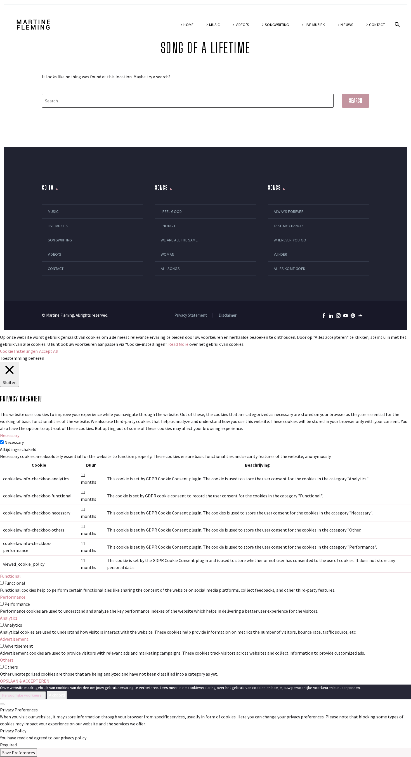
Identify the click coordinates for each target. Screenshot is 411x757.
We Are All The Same (179, 240)
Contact (377, 24)
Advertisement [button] (14, 639)
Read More (178, 344)
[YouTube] (345, 315)
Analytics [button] (9, 618)
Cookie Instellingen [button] (19, 351)
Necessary (14, 442)
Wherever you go (290, 240)
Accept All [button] (48, 351)
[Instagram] (338, 315)
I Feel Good (171, 211)
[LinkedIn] (331, 315)
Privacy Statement (190, 315)
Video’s (242, 24)
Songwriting (277, 24)
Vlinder (280, 254)
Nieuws (347, 24)
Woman (167, 254)
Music (214, 24)
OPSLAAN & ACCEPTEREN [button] (24, 681)
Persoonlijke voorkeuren (23, 695)
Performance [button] (12, 597)
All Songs (170, 268)
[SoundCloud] (360, 315)
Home (188, 24)
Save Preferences (18, 752)
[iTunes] (367, 315)
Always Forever (289, 211)
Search (355, 100)
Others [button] (6, 660)
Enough (168, 225)
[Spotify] (353, 315)
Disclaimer (228, 315)
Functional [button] (10, 576)
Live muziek (315, 24)
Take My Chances (289, 225)
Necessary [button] (9, 435)
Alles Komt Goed (289, 268)
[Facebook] (324, 315)
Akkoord (57, 695)
